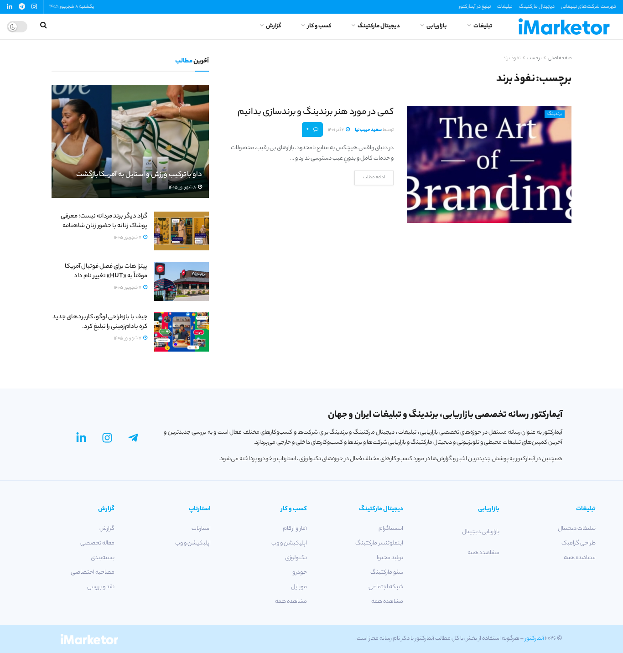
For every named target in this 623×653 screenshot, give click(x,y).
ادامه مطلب (374, 177)
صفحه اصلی (559, 58)
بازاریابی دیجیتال (480, 532)
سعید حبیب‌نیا (368, 130)
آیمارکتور (534, 638)
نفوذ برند (511, 58)
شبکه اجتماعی (386, 587)
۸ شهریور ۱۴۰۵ (183, 188)
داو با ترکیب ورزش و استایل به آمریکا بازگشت (139, 175)
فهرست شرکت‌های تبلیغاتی (588, 7)
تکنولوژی (296, 558)
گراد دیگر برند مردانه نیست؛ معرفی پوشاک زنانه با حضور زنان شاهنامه (104, 221)
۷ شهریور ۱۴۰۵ (128, 238)
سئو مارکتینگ (386, 572)
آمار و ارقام (295, 529)
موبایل (299, 587)
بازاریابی (436, 26)
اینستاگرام (391, 529)
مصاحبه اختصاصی (92, 572)
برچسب (534, 58)
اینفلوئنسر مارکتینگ (379, 543)
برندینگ (554, 114)
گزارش (273, 26)
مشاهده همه (580, 558)
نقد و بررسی (100, 587)
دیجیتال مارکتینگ (537, 7)
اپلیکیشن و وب (289, 543)
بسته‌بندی (102, 558)
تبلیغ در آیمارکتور (475, 7)
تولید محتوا (390, 558)
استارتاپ (201, 529)
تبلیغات (504, 7)
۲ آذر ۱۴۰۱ (336, 130)
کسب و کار (319, 26)
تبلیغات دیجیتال (577, 529)
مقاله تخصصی (97, 543)
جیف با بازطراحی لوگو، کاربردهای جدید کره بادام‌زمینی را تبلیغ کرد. (99, 322)
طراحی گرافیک (578, 543)
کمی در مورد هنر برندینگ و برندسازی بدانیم (316, 112)
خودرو (299, 572)
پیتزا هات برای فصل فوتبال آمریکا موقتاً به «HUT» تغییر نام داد (106, 271)
